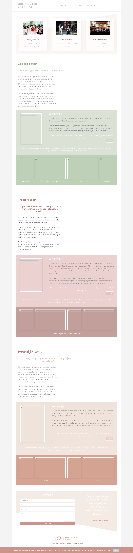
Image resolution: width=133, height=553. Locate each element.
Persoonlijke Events (100, 39)
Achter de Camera (92, 5)
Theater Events (66, 39)
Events (71, 5)
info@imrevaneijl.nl (100, 520)
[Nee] (131, 550)
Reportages (63, 5)
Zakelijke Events (33, 39)
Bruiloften (79, 5)
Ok (116, 550)
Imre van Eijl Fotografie (27, 5)
